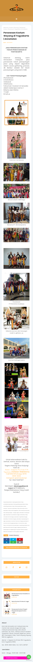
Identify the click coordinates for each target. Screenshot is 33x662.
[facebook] (13, 567)
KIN (5, 42)
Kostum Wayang (13, 27)
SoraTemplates (22, 658)
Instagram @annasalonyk (16, 478)
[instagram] (26, 567)
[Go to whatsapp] (29, 657)
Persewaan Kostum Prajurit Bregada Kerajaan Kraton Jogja (19, 610)
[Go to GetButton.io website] (29, 660)
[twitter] (20, 567)
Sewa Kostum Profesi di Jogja (20, 601)
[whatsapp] (6, 567)
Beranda (6, 27)
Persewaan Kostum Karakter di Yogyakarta (20, 594)
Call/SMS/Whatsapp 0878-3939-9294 (16, 475)
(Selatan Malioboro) (20, 472)
